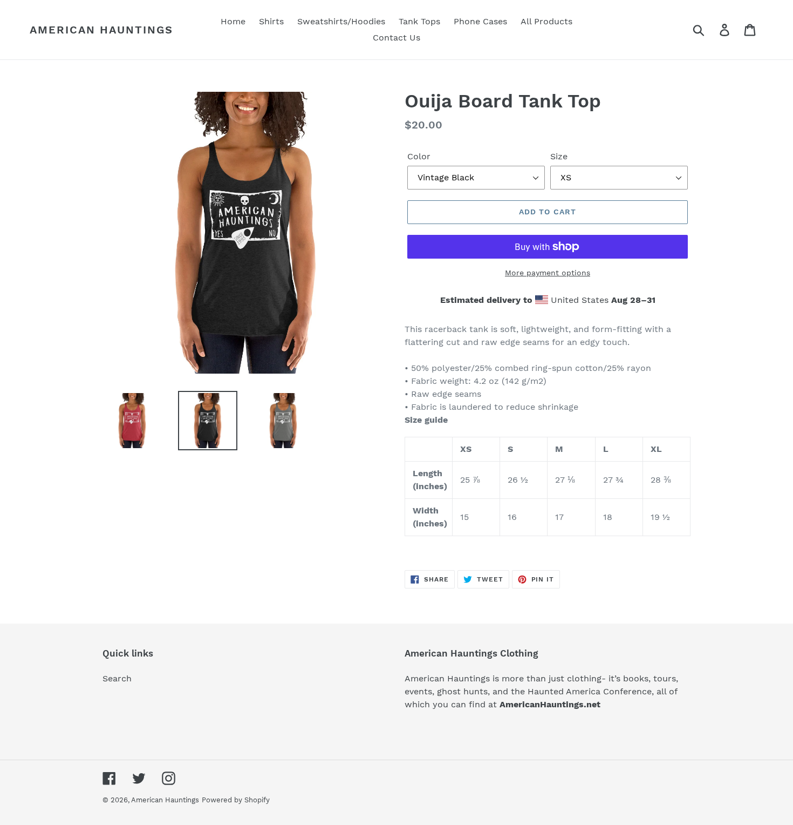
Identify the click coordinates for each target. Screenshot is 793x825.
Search (117, 678)
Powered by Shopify (236, 800)
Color (418, 156)
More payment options (547, 272)
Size (559, 156)
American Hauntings (101, 29)
